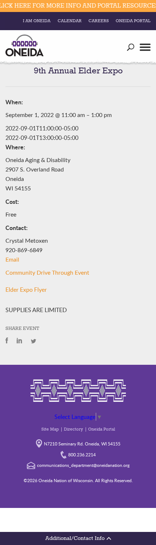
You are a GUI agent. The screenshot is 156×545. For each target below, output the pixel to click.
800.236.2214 (82, 454)
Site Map (50, 429)
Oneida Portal (133, 21)
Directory (73, 429)
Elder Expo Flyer (26, 290)
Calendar (70, 21)
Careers (99, 21)
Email (12, 260)
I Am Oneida (36, 21)
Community (20, 273)
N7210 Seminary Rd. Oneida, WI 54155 (82, 444)
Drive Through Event (63, 273)
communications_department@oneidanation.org (83, 465)
